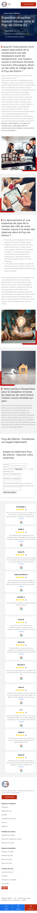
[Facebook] (6, 887)
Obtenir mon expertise (10, 492)
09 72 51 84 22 (29, 4)
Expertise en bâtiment (9, 803)
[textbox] (8, 471)
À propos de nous (7, 868)
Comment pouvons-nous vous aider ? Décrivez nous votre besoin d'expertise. (18, 486)
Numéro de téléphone (12, 474)
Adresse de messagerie (12, 479)
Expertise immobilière (9, 848)
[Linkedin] (3, 887)
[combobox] (8, 471)
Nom (5, 467)
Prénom (6, 464)
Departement (9, 469)
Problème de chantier (8, 831)
